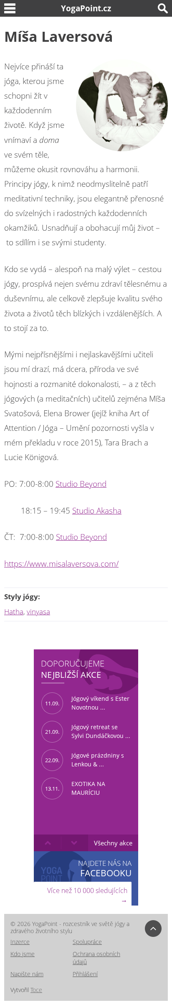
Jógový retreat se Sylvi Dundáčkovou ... (87, 731)
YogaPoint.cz (86, 8)
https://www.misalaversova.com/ (61, 563)
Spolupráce (87, 942)
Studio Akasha (96, 510)
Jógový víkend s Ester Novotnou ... (87, 703)
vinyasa (38, 611)
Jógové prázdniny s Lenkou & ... (84, 759)
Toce (36, 990)
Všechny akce (113, 843)
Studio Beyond (81, 483)
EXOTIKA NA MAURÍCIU (75, 788)
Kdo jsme (22, 954)
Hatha (13, 611)
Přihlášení (85, 974)
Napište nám (26, 974)
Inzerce (20, 942)
